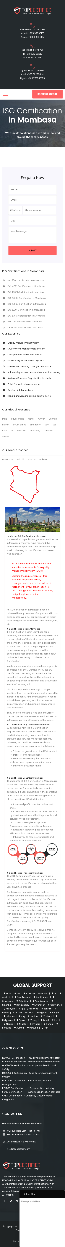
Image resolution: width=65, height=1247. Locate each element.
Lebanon (48, 430)
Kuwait (5, 424)
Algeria (9, 1023)
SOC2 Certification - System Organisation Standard (31, 1091)
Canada (30, 993)
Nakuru (43, 459)
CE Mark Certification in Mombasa (25, 327)
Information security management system (30, 366)
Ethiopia (36, 1023)
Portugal (33, 1027)
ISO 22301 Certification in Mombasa (26, 309)
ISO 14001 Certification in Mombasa (26, 286)
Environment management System (26, 348)
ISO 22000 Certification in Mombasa (27, 298)
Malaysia (10, 1008)
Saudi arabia (17, 418)
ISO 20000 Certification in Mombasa (27, 303)
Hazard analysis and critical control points (29, 395)
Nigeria (43, 1012)
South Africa (42, 997)
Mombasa (7, 459)
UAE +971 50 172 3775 (32, 50)
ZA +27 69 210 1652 (32, 57)
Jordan (34, 1016)
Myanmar (39, 1004)
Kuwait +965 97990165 (32, 33)
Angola (22, 1023)
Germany (35, 430)
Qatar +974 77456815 (32, 70)
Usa (54, 424)
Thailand (47, 1016)
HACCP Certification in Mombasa (25, 321)
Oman (41, 418)
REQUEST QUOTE (47, 94)
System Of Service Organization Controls (29, 378)
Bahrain (53, 418)
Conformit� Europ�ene (20, 390)
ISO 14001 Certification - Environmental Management (31, 1061)
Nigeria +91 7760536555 (32, 78)
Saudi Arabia (41, 1001)
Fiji (22, 1008)
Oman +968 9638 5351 (32, 37)
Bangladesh (22, 1004)
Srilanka (6, 436)
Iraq (23, 1016)
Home (16, 1241)
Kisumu (32, 459)
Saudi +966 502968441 (32, 74)
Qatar (31, 418)
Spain (22, 1020)
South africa (19, 424)
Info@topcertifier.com (18, 1148)
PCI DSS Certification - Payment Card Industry (28, 1088)
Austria (20, 1027)
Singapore (35, 424)
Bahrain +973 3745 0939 (32, 29)
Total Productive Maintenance (24, 384)
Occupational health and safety (25, 354)
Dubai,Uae (24, 1001)
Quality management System (23, 342)
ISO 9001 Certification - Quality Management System (31, 1057)
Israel (46, 1020)
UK (12, 430)
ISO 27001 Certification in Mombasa (26, 315)
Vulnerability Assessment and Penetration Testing (34, 372)
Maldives (33, 1008)
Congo (49, 1023)
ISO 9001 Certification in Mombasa (26, 280)
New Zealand (24, 997)
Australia (21, 430)
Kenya (55, 1012)
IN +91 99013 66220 (32, 53)
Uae (47, 424)
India (4, 418)
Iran (56, 1020)
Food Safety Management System (26, 360)
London (44, 993)
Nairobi (20, 459)
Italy (4, 430)
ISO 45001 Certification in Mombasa (26, 292)
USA (19, 993)
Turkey (33, 1020)
